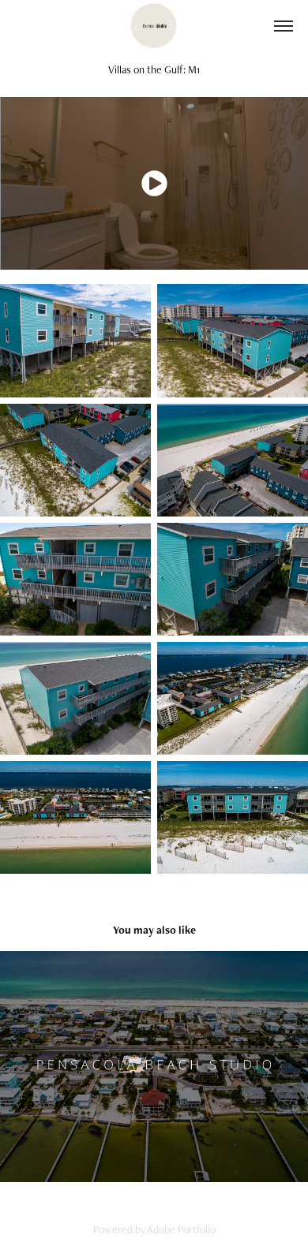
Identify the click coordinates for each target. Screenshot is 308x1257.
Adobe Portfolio (181, 1229)
